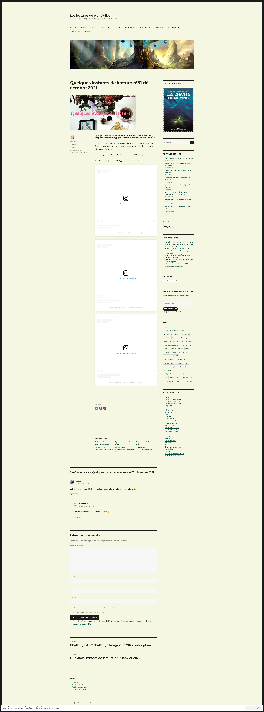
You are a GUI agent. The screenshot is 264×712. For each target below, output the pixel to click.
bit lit (187, 334)
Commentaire (76, 546)
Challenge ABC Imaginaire (150, 28)
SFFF (190, 374)
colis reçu (176, 341)
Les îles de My (169, 425)
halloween (188, 348)
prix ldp (170, 370)
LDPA (177, 356)
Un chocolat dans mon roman (174, 453)
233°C (166, 414)
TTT (177, 377)
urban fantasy (168, 381)
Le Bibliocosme (170, 419)
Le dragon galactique (171, 423)
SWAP (166, 377)
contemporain (186, 341)
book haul (175, 338)
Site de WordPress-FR (79, 689)
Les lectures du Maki (171, 432)
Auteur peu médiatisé (171, 330)
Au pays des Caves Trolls (172, 401)
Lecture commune (170, 359)
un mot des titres (186, 377)
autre (182, 330)
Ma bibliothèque (169, 363)
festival (173, 348)
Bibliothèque (168, 334)
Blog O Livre (168, 406)
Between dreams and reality (174, 404)
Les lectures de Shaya (172, 427)
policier (188, 367)
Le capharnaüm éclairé (172, 421)
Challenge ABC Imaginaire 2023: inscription (179, 158)
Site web (74, 597)
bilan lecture (179, 334)
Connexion (75, 683)
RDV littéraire (171, 28)
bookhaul (167, 338)
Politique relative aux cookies (50, 708)
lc (172, 356)
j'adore (185, 352)
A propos (82, 28)
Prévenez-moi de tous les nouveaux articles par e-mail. (91, 612)
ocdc (187, 363)
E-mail (73, 587)
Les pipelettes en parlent (173, 434)
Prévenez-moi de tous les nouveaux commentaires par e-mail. (93, 608)
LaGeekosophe (169, 264)
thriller (172, 377)
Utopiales (178, 381)
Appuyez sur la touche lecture (174, 399)
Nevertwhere (169, 445)
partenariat (167, 367)
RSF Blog (167, 451)
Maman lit (168, 443)
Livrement (168, 436)
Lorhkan (167, 438)
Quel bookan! (169, 449)
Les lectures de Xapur (172, 430)
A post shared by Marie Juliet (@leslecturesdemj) (126, 233)
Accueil (73, 28)
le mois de (181, 359)
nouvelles (180, 363)
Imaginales (167, 352)
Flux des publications (79, 685)
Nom (72, 577)
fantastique (187, 345)
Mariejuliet (73, 141)
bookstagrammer (76, 152)
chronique (167, 341)
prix (165, 370)
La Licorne (168, 417)
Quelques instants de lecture (124, 28)
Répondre (74, 495)
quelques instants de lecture (173, 374)
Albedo (167, 397)
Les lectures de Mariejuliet (90, 15)
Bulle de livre (169, 410)
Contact (92, 28)
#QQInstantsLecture (77, 150)
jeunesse (167, 356)
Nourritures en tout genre (173, 447)
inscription (177, 352)
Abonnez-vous (170, 309)
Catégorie (103, 28)
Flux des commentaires (79, 687)
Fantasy (166, 348)
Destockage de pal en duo (172, 345)
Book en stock (169, 408)
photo (175, 367)
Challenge (184, 338)
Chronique (73, 147)
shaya (78, 481)
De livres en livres (170, 412)
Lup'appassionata (170, 440)
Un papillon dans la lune (172, 456)
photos (84, 152)
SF (186, 374)
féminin (180, 348)
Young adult (187, 381)
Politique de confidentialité (81, 32)
